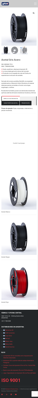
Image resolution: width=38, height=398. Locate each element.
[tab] (11, 98)
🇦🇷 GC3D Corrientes (9, 333)
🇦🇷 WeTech (6, 338)
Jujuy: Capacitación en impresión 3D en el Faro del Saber (19, 373)
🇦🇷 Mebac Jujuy (7, 341)
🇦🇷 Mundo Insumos (8, 347)
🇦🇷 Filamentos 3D (8, 330)
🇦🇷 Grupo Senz (7, 335)
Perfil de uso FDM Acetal (11, 98)
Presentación (26, 103)
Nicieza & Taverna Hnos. (12, 389)
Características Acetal (11, 103)
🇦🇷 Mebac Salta (7, 344)
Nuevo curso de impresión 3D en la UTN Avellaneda (18, 370)
